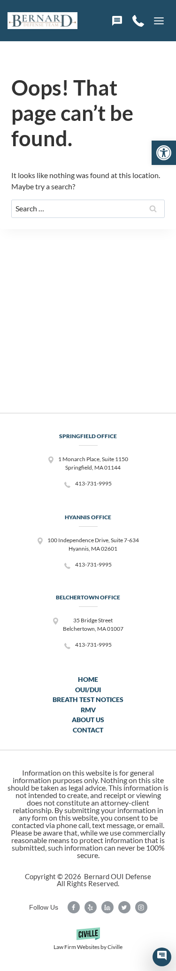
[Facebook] (74, 907)
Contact (88, 730)
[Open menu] (158, 20)
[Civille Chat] (162, 957)
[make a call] (138, 21)
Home (88, 679)
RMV (88, 710)
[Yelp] (90, 907)
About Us (88, 720)
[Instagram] (141, 907)
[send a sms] (117, 21)
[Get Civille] (88, 942)
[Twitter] (124, 907)
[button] (164, 153)
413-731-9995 (93, 483)
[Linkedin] (107, 907)
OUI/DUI (88, 690)
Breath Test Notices (88, 699)
